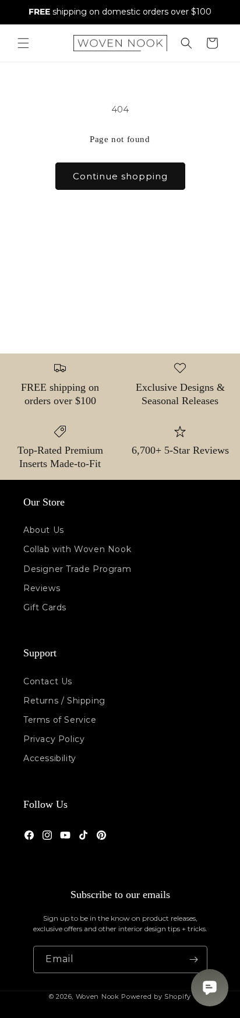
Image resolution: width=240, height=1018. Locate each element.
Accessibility (49, 758)
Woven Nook (97, 996)
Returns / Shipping (64, 700)
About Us (43, 530)
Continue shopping (120, 176)
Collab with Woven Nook (77, 549)
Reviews (41, 588)
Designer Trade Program (77, 569)
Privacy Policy (53, 739)
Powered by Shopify (156, 996)
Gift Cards (44, 607)
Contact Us (47, 681)
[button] (23, 43)
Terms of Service (60, 720)
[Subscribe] (194, 959)
